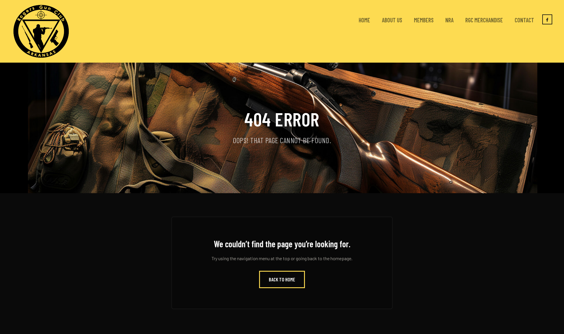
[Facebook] (547, 19)
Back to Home (282, 279)
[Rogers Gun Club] (41, 31)
